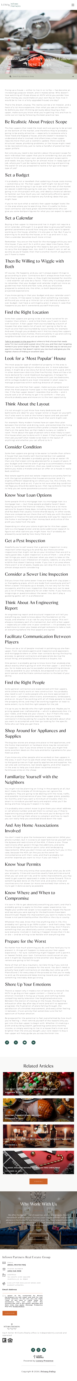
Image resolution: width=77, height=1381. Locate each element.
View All (38, 1181)
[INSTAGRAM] (38, 1350)
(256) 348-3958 (14, 1271)
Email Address (10, 1290)
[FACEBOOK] (33, 1350)
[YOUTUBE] (44, 1350)
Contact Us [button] (38, 1236)
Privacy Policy (18, 1306)
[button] (73, 76)
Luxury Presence (44, 1361)
